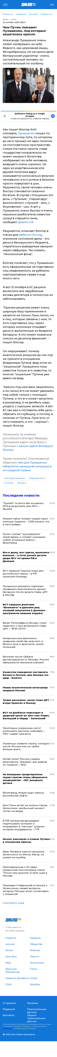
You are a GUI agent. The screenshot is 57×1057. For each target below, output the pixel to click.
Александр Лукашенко (14, 478)
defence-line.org (30, 234)
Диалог (5, 19)
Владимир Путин (37, 478)
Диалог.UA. (26, 222)
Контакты (8, 1015)
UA (52, 4)
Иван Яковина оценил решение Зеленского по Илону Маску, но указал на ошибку (23, 854)
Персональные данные (36, 1011)
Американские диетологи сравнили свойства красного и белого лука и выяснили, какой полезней (23, 642)
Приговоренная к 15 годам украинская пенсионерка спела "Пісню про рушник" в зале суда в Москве (25, 871)
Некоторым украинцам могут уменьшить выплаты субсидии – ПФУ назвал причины (24, 731)
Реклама (32, 1003)
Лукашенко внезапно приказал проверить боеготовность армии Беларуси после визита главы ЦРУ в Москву (25, 590)
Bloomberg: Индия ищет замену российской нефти (23, 794)
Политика (8, 483)
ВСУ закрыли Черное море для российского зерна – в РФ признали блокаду (23, 573)
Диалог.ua (7, 1028)
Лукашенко (26, 133)
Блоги (14, 19)
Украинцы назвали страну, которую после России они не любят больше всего (26, 746)
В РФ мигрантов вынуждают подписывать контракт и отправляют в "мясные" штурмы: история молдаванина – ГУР (24, 825)
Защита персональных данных (36, 1018)
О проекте (9, 1003)
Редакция (9, 1009)
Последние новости (21, 495)
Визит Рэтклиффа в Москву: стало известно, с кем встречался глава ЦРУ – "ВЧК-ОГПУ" (25, 625)
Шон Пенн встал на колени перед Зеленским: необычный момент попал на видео (25, 808)
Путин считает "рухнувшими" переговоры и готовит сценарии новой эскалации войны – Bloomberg (24, 538)
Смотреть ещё (13, 903)
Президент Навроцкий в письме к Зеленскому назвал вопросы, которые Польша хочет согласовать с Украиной (26, 889)
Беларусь (22, 483)
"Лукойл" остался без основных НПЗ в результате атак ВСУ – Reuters (23, 506)
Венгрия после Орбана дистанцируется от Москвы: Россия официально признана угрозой (26, 659)
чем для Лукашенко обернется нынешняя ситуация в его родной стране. (27, 466)
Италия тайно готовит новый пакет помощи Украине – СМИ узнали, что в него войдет (26, 521)
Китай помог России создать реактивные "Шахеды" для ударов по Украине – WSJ (25, 762)
